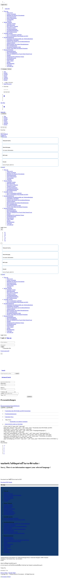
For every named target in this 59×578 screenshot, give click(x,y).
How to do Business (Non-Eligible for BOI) (17, 36)
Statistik (9, 55)
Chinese (6, 77)
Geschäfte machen (8, 33)
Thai (5, 71)
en (5, 233)
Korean (5, 80)
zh (5, 238)
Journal (8, 62)
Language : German (6, 69)
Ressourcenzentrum (8, 49)
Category (3, 392)
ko (5, 240)
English (5, 73)
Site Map (3, 102)
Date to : (3, 387)
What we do (10, 12)
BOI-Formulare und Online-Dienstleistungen (18, 44)
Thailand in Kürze (11, 27)
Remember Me (7, 348)
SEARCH (29, 396)
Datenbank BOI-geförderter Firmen (15, 56)
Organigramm (10, 19)
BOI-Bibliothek (10, 63)
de (5, 235)
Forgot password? (5, 351)
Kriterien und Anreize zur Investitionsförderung (18, 41)
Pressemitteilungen (11, 51)
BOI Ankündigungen (12, 45)
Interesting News (9, 416)
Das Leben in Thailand (12, 26)
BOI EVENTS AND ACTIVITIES (14, 424)
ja (4, 239)
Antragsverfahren (11, 43)
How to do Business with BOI (14, 34)
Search (3, 370)
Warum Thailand (8, 22)
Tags (2, 395)
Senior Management (12, 18)
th (4, 232)
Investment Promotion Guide (14, 47)
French (5, 75)
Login (2, 346)
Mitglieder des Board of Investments (15, 15)
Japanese (6, 78)
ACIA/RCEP (10, 66)
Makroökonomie (11, 25)
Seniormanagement (11, 16)
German (6, 74)
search (17, 373)
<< (4, 445)
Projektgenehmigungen (10, 414)
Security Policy (12, 572)
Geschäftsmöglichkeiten (12, 30)
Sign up (9, 338)
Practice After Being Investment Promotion (17, 48)
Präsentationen (10, 59)
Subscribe (7, 8)
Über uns (6, 11)
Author (2, 393)
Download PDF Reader (6, 482)
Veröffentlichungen (11, 58)
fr (4, 236)
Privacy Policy (4, 572)
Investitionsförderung (9, 37)
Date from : (3, 383)
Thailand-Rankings (8, 506)
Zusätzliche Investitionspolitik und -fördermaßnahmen (20, 38)
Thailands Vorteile (11, 23)
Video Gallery (10, 60)
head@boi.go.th (7, 84)
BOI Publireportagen (12, 32)
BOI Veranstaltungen (12, 52)
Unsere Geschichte (11, 14)
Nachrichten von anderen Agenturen (18, 421)
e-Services (9, 65)
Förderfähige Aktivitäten (13, 40)
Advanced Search (6, 377)
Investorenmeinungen (12, 29)
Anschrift (9, 21)
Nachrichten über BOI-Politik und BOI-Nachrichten (17, 411)
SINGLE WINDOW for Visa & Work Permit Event (19, 54)
